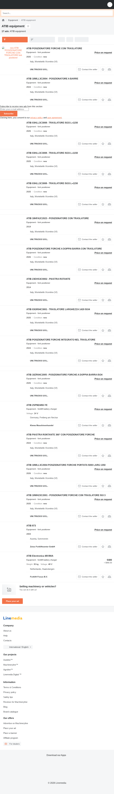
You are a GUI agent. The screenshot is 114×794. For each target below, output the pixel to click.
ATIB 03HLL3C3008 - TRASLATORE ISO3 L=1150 (52, 123)
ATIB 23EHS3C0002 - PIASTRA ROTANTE (48, 279)
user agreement (54, 117)
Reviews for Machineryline (15, 702)
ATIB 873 (31, 525)
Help (5, 635)
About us (7, 631)
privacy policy (36, 117)
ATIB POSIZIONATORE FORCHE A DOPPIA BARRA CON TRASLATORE (64, 249)
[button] (110, 4)
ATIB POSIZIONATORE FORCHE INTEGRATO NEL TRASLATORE (60, 340)
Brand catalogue (10, 712)
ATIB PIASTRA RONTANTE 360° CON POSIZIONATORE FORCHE (60, 434)
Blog (5, 707)
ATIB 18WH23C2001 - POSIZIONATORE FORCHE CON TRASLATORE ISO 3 (66, 495)
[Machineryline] (3, 20)
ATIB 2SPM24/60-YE (37, 405)
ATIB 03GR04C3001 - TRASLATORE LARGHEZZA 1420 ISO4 (58, 309)
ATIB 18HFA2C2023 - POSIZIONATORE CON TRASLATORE (57, 218)
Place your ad (12, 601)
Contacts (7, 640)
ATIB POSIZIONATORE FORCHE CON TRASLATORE (54, 48)
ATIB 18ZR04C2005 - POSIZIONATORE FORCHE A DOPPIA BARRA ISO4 (64, 375)
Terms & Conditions (12, 687)
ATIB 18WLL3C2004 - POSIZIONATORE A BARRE (52, 78)
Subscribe (8, 113)
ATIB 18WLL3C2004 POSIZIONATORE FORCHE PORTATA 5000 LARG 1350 (66, 465)
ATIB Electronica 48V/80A (39, 556)
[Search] (110, 13)
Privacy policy (9, 692)
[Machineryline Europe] (19, 4)
